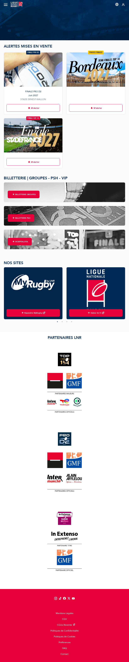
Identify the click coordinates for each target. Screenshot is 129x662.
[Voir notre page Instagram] (56, 598)
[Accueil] (16, 4)
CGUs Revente (64, 625)
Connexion (123, 4)
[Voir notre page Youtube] (73, 598)
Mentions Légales (64, 613)
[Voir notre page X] (69, 598)
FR (117, 4)
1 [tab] (57, 321)
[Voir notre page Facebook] (64, 598)
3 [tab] (66, 321)
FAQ (64, 648)
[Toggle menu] (6, 4)
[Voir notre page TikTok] (60, 598)
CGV (64, 619)
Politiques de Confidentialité (64, 630)
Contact (64, 654)
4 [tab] (71, 321)
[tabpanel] (33, 293)
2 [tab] (62, 321)
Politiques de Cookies (64, 636)
